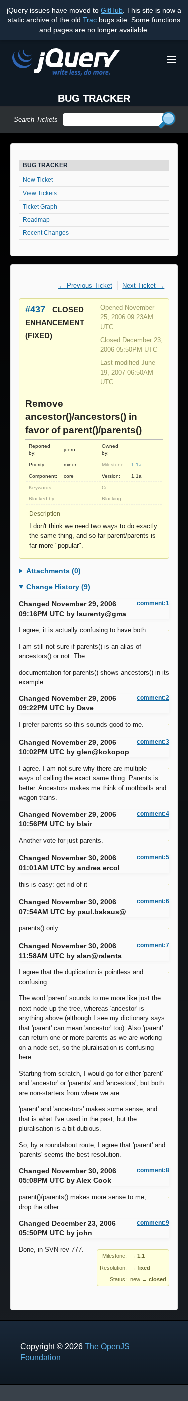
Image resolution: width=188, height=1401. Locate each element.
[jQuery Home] (66, 63)
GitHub (112, 10)
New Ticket (38, 179)
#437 (35, 309)
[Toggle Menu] (171, 59)
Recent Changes (46, 232)
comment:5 (153, 857)
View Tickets (40, 193)
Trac (90, 20)
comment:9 (153, 1222)
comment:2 (153, 697)
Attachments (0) (53, 571)
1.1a (136, 464)
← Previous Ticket (85, 285)
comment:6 (153, 901)
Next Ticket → (143, 285)
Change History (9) (58, 587)
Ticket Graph (40, 206)
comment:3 (153, 741)
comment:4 (153, 813)
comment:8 (153, 1170)
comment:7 (153, 945)
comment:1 (153, 603)
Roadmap (36, 219)
